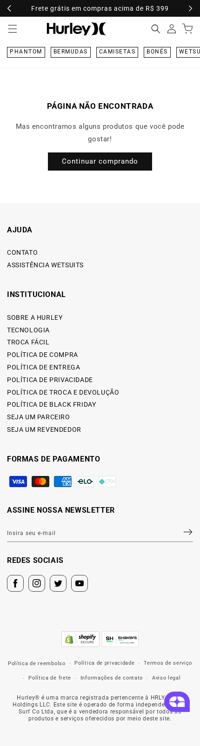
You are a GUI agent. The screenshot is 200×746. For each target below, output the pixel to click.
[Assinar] (182, 531)
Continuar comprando (100, 161)
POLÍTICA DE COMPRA (42, 354)
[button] (155, 28)
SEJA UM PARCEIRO (38, 417)
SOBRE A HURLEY (34, 317)
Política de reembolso (37, 663)
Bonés (157, 51)
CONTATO (22, 252)
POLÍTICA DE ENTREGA (43, 367)
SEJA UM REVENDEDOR (44, 429)
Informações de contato (111, 678)
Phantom (26, 51)
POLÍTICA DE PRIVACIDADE (50, 379)
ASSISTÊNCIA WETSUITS (45, 265)
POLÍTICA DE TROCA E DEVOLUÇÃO (63, 392)
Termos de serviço (168, 663)
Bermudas (70, 51)
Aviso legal (166, 678)
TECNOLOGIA (28, 330)
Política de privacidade (104, 663)
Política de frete (49, 678)
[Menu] (12, 28)
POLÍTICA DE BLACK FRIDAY (51, 404)
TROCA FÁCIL (28, 342)
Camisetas (117, 51)
